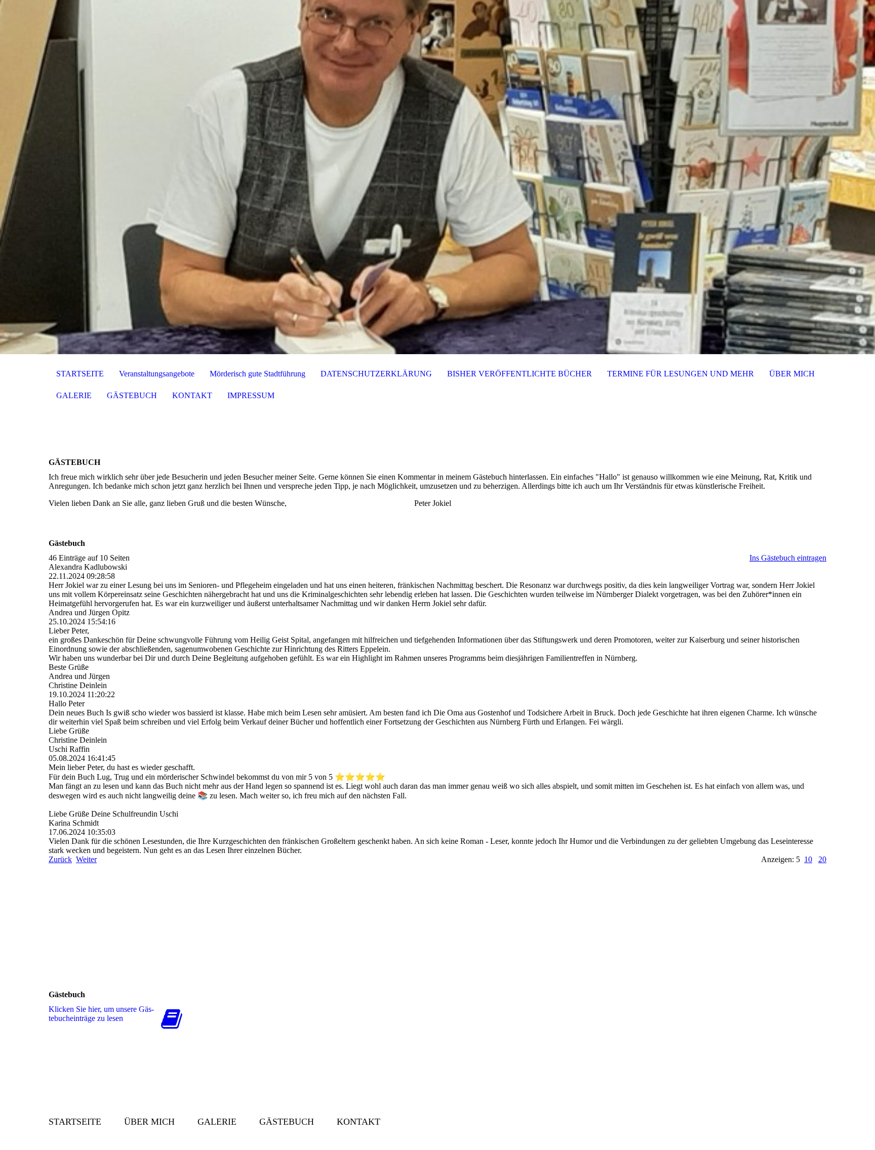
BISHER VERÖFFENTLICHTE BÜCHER (519, 373)
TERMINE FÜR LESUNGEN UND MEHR (680, 373)
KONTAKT (192, 395)
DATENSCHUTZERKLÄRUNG (376, 373)
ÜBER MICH (792, 373)
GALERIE (74, 395)
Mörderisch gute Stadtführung (257, 373)
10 (808, 859)
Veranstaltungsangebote (156, 373)
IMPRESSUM (250, 395)
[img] (437, 177)
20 (822, 859)
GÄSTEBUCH (132, 395)
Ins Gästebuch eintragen (787, 557)
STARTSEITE (80, 373)
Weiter (86, 859)
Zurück (60, 859)
